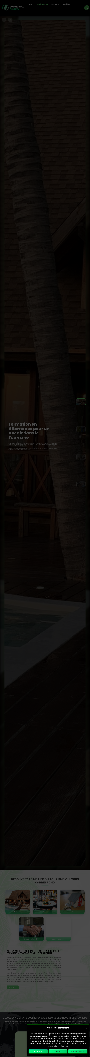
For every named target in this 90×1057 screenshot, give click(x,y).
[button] (86, 1028)
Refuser (58, 1051)
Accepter (39, 1051)
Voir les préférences (77, 1051)
